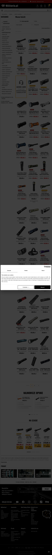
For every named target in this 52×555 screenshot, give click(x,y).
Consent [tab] (9, 270)
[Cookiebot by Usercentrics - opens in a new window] (45, 267)
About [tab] (43, 270)
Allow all (42, 287)
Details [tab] (26, 270)
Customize (25, 287)
